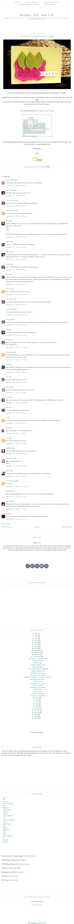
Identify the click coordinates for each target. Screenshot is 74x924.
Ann (7, 513)
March (37, 708)
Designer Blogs (42, 923)
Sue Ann (8, 252)
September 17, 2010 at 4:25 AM (16, 476)
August (37, 697)
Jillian (7, 364)
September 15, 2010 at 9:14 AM (16, 247)
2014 (35, 640)
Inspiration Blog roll (29, 4)
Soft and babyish (38, 667)
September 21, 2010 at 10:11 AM (16, 519)
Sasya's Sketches (43, 142)
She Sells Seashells (29, 856)
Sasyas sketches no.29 (38, 665)
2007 (35, 718)
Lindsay (8, 264)
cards (32, 167)
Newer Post (67, 527)
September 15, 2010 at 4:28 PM (16, 372)
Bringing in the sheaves (38, 687)
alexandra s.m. (10, 458)
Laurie (7, 397)
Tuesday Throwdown (9, 820)
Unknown (8, 289)
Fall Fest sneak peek (38, 693)
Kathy (7, 428)
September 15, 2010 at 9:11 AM (16, 237)
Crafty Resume (31, 2)
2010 (35, 648)
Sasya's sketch (44, 111)
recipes (5, 814)
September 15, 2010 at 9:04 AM (16, 216)
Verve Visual (6, 810)
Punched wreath (38, 660)
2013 (35, 642)
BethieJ (8, 340)
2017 (36, 638)
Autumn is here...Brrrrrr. (38, 683)
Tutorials (5, 840)
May (36, 704)
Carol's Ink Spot (10, 200)
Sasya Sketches (44, 167)
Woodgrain (22, 860)
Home (16, 2)
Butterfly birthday (38, 685)
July (36, 700)
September (36, 656)
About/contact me (52, 2)
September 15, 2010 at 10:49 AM (16, 325)
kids (4, 818)
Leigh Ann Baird (10, 210)
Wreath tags (38, 663)
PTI (36, 167)
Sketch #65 (14, 880)
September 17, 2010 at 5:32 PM (16, 496)
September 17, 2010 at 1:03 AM (16, 466)
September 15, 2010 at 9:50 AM (16, 259)
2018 (36, 636)
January (37, 712)
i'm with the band (10, 481)
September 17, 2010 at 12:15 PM (16, 486)
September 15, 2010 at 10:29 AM (16, 315)
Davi (7, 407)
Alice (7, 438)
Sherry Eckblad (10, 180)
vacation (5, 842)
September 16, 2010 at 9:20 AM (16, 413)
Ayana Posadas (10, 309)
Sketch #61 (14, 876)
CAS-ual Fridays (8, 803)
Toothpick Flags (24, 864)
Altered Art (6, 830)
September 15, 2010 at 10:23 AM (16, 294)
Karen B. (8, 387)
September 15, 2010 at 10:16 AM (16, 284)
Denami (5, 801)
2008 (35, 716)
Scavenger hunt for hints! (38, 695)
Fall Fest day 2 (37, 691)
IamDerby (8, 448)
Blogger (40, 732)
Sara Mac (8, 501)
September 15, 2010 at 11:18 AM (16, 347)
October (36, 654)
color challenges (8, 836)
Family (5, 822)
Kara (7, 377)
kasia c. (8, 471)
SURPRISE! (38, 689)
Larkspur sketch (38, 681)
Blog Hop (5, 807)
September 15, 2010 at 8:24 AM (16, 185)
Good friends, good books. (38, 673)
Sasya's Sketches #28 (38, 671)
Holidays (5, 812)
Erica (7, 330)
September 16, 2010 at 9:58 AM (16, 423)
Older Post (6, 527)
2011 (35, 646)
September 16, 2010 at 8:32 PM (16, 443)
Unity (4, 834)
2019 (36, 634)
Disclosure (50, 4)
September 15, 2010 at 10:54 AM (16, 335)
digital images (7, 824)
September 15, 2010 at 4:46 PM (16, 382)
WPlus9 (5, 828)
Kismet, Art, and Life (37, 15)
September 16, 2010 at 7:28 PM (16, 433)
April (36, 706)
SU (4, 838)
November (37, 652)
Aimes (7, 221)
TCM (4, 832)
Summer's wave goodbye (38, 675)
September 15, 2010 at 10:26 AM (16, 304)
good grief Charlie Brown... (38, 679)
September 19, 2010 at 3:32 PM (16, 509)
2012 (35, 644)
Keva (7, 274)
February (37, 710)
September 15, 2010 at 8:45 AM (16, 196)
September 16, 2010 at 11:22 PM (16, 454)
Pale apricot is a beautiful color (38, 658)
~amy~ (8, 241)
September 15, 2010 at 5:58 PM (16, 392)
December (37, 650)
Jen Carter (8, 319)
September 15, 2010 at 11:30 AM (16, 360)
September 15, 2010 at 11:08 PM (16, 403)
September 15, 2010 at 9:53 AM (16, 270)
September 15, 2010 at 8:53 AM (16, 206)
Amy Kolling (9, 299)
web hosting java (35, 904)
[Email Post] (47, 166)
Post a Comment (5, 524)
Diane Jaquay (9, 352)
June (36, 702)
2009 (35, 714)
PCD (4, 805)
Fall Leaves (20, 872)
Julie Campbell (10, 190)
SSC (4, 826)
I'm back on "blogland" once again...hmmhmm (38, 677)
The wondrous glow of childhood (38, 669)
